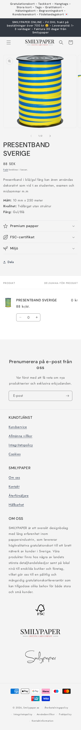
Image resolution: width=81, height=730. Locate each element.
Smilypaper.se (31, 707)
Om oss (14, 477)
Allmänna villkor (20, 436)
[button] (8, 42)
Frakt (5, 169)
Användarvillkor (46, 714)
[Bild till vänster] (31, 136)
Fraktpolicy (65, 714)
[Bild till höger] (50, 136)
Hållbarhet (16, 504)
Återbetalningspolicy (56, 707)
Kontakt (14, 486)
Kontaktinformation (43, 720)
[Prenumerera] (67, 396)
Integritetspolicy (21, 445)
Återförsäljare (19, 495)
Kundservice (18, 427)
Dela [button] (11, 262)
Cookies (15, 454)
